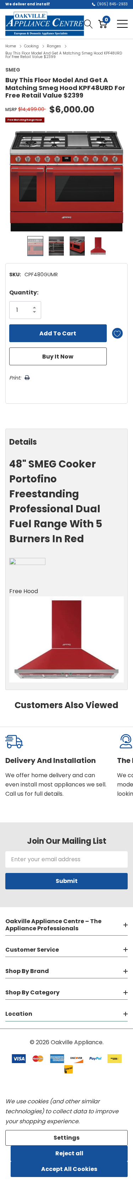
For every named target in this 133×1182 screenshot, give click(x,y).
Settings (66, 1138)
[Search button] (88, 24)
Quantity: (23, 292)
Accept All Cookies (69, 1169)
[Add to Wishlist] (117, 333)
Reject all (69, 1153)
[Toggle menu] (122, 24)
